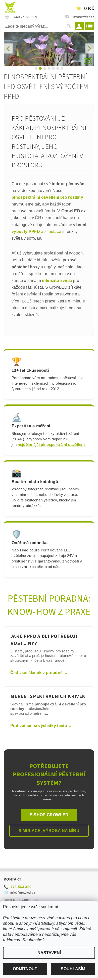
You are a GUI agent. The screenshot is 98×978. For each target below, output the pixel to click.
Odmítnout (25, 969)
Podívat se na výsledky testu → (41, 726)
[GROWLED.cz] (10, 6)
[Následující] (89, 48)
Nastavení (49, 953)
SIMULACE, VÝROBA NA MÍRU (49, 831)
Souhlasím (73, 969)
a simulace (50, 231)
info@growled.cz (19, 892)
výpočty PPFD (26, 231)
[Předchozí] (8, 48)
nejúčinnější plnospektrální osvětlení (51, 445)
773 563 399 (17, 887)
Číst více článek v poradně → (39, 673)
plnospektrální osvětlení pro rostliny (47, 197)
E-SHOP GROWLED (49, 815)
